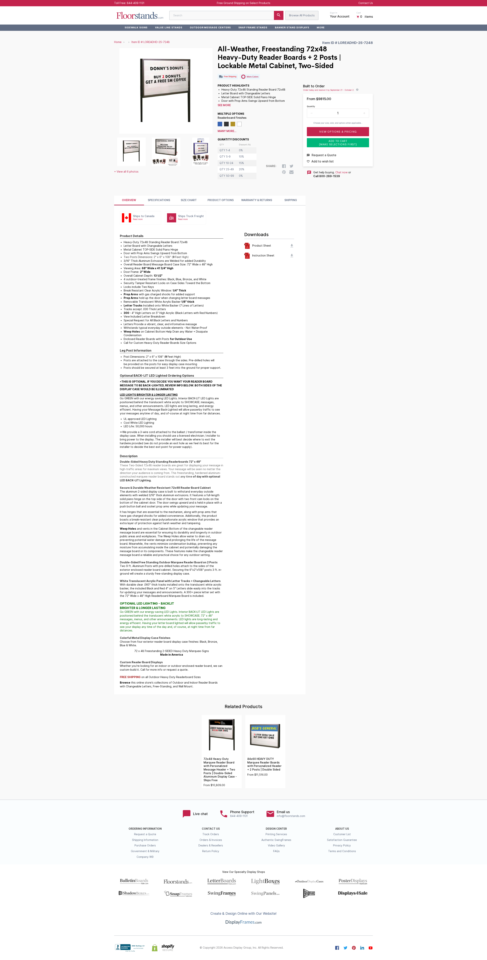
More (321, 27)
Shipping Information (145, 839)
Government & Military (145, 851)
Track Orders (210, 834)
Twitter (345, 948)
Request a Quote (145, 834)
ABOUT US (342, 828)
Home (118, 42)
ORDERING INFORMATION (145, 828)
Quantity (311, 106)
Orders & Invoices (211, 839)
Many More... (227, 131)
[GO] (278, 15)
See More (224, 105)
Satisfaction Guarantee (342, 839)
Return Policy (210, 851)
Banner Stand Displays (292, 27)
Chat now (341, 172)
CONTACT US (211, 828)
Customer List (342, 834)
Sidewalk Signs (136, 27)
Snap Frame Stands (252, 27)
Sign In (333, 12)
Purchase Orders (145, 845)
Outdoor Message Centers (210, 27)
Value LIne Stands (168, 27)
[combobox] (226, 15)
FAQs (276, 851)
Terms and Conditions (342, 851)
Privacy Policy (342, 845)
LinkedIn (362, 948)
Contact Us (365, 3)
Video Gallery (276, 845)
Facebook (337, 948)
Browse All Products (302, 15)
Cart (358, 12)
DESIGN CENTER (276, 828)
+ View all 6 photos (126, 171)
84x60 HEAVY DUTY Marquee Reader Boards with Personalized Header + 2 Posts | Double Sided (264, 764)
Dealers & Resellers (210, 845)
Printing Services (276, 834)
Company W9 (145, 856)
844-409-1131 (135, 3)
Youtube (370, 948)
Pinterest (354, 948)
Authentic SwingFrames (276, 839)
